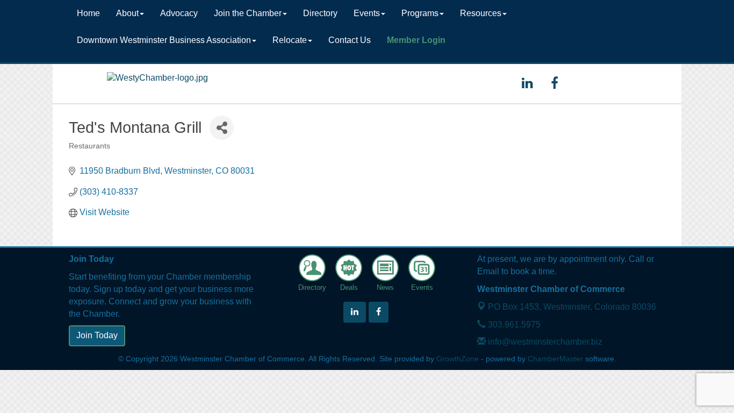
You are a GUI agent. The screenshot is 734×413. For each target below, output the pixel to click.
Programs (419, 13)
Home (88, 13)
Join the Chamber (248, 13)
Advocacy (179, 13)
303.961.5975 (513, 324)
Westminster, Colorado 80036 (572, 306)
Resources (480, 13)
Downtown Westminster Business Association (164, 40)
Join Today (97, 335)
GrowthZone (457, 359)
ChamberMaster (555, 359)
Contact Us (349, 40)
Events (367, 13)
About (127, 13)
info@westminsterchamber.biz (544, 341)
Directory (320, 13)
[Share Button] (222, 128)
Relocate (289, 40)
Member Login (416, 40)
